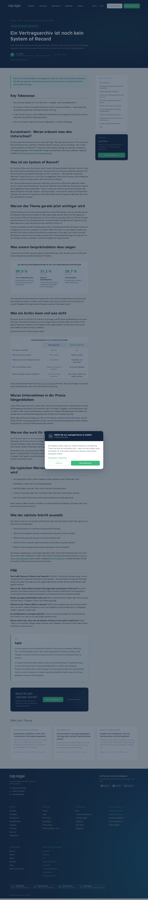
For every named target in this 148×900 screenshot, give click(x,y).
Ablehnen (59, 463)
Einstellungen (52, 458)
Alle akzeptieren (85, 463)
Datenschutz (62, 458)
